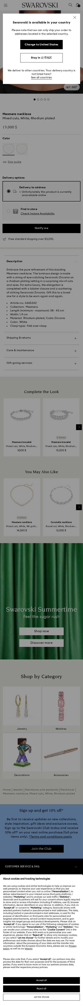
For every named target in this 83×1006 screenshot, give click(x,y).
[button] (74, 17)
